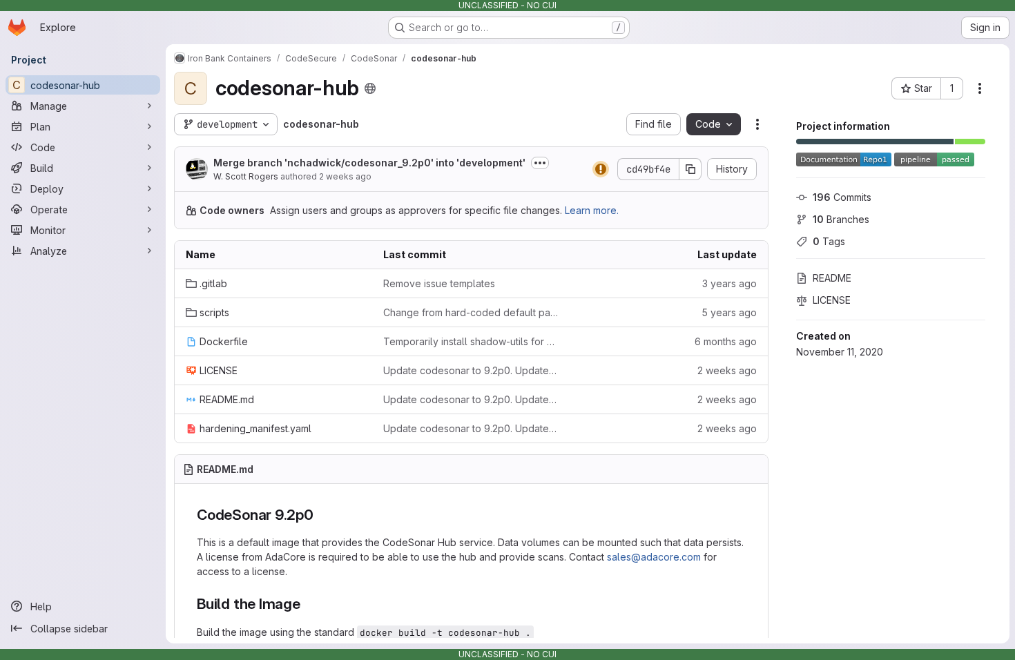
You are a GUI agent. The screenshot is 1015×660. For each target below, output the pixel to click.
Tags (829, 241)
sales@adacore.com (654, 557)
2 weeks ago (345, 176)
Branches (841, 219)
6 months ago (726, 341)
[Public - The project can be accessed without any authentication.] (370, 88)
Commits (842, 197)
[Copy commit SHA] (690, 169)
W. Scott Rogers (245, 176)
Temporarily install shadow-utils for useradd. (471, 341)
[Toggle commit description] (540, 163)
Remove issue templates (439, 283)
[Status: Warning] (600, 169)
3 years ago (729, 283)
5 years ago (729, 312)
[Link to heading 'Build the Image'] (308, 603)
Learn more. (592, 210)
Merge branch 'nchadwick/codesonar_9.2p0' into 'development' (369, 162)
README (832, 278)
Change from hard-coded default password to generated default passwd (471, 312)
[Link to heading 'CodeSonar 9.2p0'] (321, 514)
